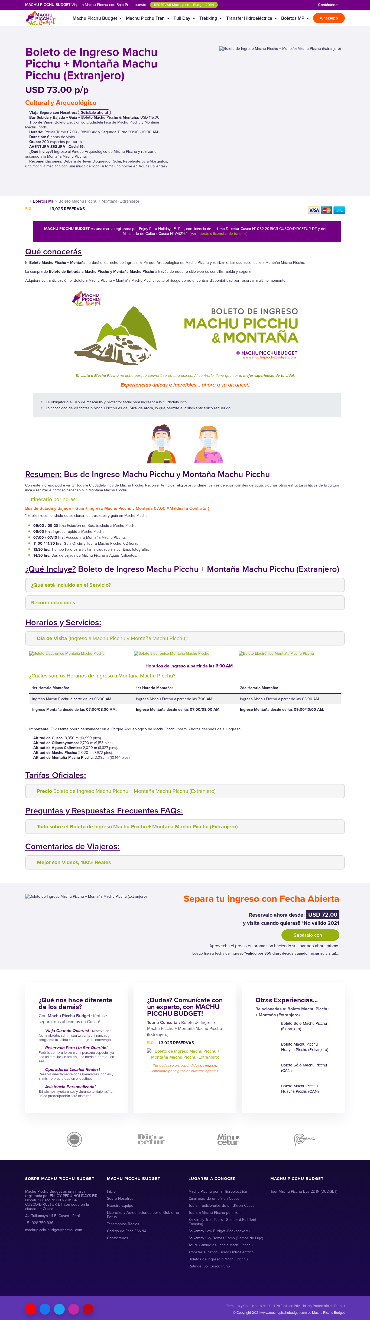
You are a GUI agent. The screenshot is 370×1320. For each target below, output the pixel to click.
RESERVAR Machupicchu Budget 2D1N (184, 4)
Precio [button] (126, 791)
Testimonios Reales (123, 1224)
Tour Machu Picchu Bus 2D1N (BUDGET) (303, 1191)
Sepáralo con (308, 935)
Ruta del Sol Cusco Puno (209, 1266)
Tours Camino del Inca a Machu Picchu (221, 1245)
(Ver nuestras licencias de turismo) (219, 233)
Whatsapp (329, 18)
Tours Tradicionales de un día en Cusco (222, 1205)
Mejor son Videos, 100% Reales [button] (74, 862)
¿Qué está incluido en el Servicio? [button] (71, 585)
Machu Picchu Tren (145, 18)
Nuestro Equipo (120, 1205)
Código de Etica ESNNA (127, 1231)
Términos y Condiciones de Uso (249, 1305)
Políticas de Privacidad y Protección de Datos (309, 1305)
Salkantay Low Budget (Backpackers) (219, 1231)
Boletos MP (292, 18)
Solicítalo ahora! (94, 112)
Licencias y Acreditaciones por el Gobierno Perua (143, 1215)
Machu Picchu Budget (95, 18)
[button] (334, 653)
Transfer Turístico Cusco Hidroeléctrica (221, 1252)
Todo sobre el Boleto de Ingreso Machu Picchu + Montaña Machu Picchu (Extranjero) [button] (137, 827)
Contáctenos (328, 5)
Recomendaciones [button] (53, 603)
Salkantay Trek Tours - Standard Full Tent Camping (222, 1222)
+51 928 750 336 (39, 1223)
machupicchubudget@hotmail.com (53, 1230)
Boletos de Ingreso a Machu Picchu (218, 1259)
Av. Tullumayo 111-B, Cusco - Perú (52, 1216)
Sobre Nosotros (120, 1198)
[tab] (185, 585)
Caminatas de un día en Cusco (214, 1198)
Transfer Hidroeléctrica (249, 18)
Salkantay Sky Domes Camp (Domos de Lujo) (226, 1238)
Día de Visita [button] (112, 638)
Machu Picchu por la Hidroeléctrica (218, 1191)
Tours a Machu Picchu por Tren (215, 1212)
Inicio (111, 1191)
